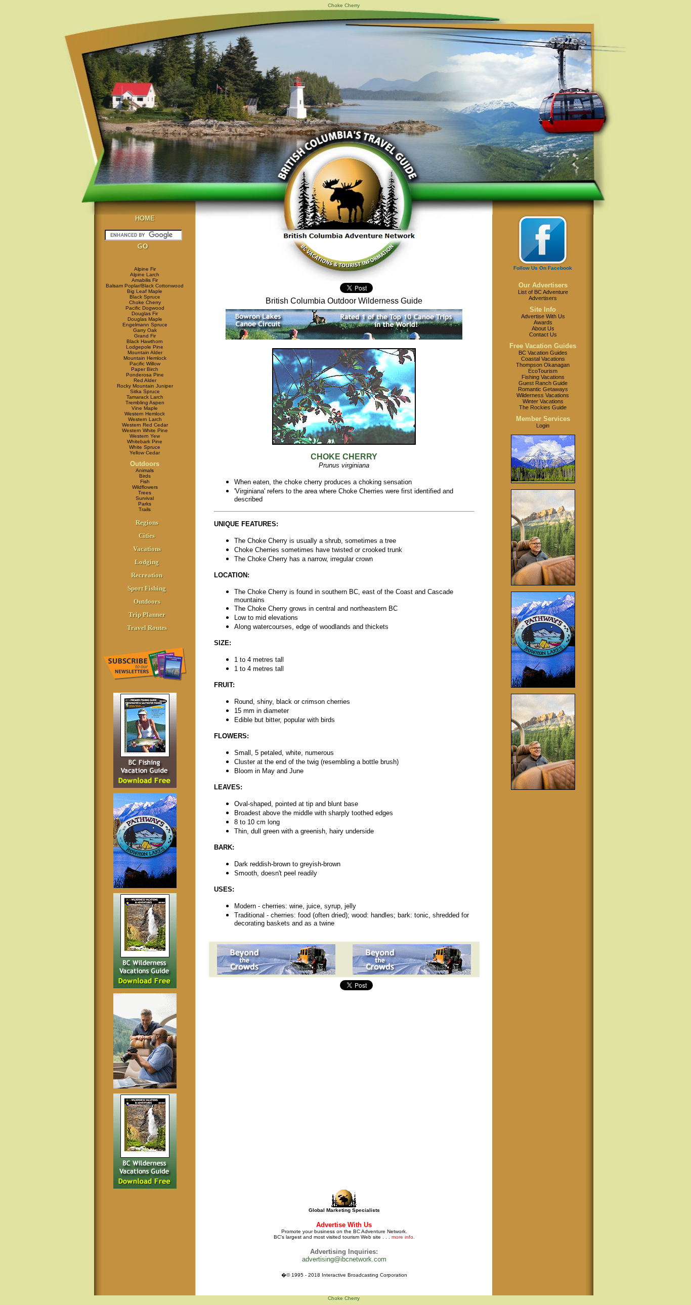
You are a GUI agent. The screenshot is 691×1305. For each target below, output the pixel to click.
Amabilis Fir (145, 280)
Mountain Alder (144, 352)
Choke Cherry (145, 302)
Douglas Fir (145, 313)
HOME (145, 218)
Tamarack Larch (144, 397)
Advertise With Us (543, 316)
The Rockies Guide (543, 407)
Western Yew (144, 436)
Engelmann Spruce (144, 324)
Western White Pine (145, 430)
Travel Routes (147, 628)
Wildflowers (145, 487)
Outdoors (144, 464)
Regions (147, 522)
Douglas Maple (144, 319)
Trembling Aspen (144, 402)
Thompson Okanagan (543, 365)
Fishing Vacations (543, 377)
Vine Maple (145, 408)
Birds (145, 476)
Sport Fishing (146, 588)
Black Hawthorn (144, 341)
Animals (145, 470)
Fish (145, 481)
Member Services (543, 419)
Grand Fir (145, 336)
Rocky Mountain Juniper (145, 386)
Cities (147, 535)
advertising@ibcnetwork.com (344, 1259)
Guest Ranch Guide (543, 383)
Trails (145, 509)
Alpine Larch (144, 274)
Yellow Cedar (144, 452)
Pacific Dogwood (144, 308)
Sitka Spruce (145, 391)
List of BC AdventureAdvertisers (543, 295)
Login (542, 426)
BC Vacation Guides (543, 353)
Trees (144, 492)
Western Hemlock (144, 413)
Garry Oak (145, 330)
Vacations (147, 549)
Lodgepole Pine (144, 347)
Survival (145, 498)
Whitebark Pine (144, 441)
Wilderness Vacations (542, 395)
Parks (144, 504)
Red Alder (145, 380)
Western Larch (145, 419)
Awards (543, 322)
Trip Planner (146, 614)
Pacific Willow (144, 363)
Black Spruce (144, 297)
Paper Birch (144, 369)
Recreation (146, 575)
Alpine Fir (145, 269)
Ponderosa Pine (145, 374)
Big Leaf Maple (144, 291)
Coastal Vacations (543, 359)
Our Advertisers (543, 285)
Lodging (147, 562)
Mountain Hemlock (144, 358)
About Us (543, 328)
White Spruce (144, 447)
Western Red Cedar (145, 425)
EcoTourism (542, 371)
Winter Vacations (543, 401)
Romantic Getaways (543, 389)
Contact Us (543, 334)
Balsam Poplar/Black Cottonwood (145, 285)
